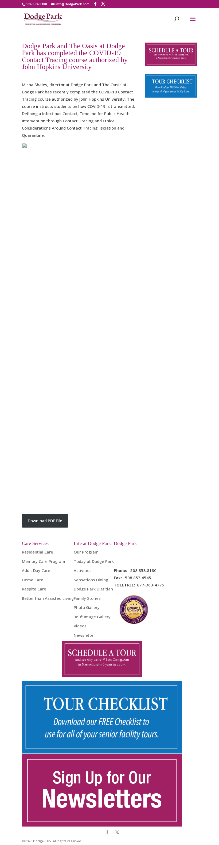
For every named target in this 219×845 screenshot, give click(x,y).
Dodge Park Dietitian (93, 589)
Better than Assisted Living (48, 598)
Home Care (32, 579)
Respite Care (34, 589)
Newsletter (84, 635)
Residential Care (37, 552)
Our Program (86, 552)
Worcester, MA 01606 (134, 559)
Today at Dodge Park (94, 561)
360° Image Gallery (92, 616)
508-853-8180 (36, 4)
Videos (80, 625)
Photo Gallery (87, 607)
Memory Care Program (43, 561)
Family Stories (87, 598)
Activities (83, 570)
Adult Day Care (36, 570)
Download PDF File (45, 520)
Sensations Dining (91, 579)
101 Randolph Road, (133, 552)
